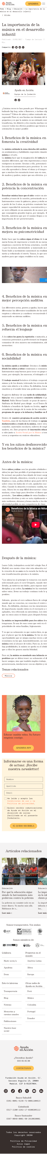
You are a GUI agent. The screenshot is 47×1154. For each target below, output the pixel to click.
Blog (6, 998)
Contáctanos (23, 1068)
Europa (30, 974)
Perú (29, 991)
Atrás (7, 15)
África (30, 967)
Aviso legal (23, 1144)
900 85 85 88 (23, 1061)
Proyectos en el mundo (32, 954)
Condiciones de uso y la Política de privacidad (21, 802)
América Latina (34, 960)
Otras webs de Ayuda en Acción (33, 985)
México (30, 998)
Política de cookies (23, 1147)
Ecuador (31, 1018)
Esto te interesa (10, 983)
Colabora (6, 953)
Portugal (31, 1011)
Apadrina (8, 967)
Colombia (31, 1004)
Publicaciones (10, 1021)
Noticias (7, 1004)
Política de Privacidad (23, 1141)
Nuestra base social (10, 1029)
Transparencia (10, 991)
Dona (6, 974)
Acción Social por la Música (28, 432)
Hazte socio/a (10, 960)
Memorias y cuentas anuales (11, 1013)
